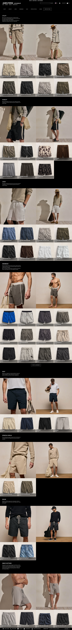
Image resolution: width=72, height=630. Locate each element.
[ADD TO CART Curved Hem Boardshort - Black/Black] (16, 361)
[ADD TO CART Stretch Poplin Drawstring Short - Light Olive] (34, 495)
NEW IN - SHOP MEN (33, 0)
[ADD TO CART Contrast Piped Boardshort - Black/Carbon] (16, 343)
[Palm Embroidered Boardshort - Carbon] (63, 354)
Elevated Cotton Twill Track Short (6, 158)
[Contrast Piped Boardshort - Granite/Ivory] (27, 336)
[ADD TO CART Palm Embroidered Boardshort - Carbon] (70, 361)
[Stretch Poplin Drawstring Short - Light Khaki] (9, 487)
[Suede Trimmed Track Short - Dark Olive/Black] (27, 170)
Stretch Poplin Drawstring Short (6, 494)
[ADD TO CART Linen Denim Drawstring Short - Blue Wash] (34, 559)
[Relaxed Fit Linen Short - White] (63, 252)
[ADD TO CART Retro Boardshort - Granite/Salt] (70, 325)
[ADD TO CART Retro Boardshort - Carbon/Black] (52, 325)
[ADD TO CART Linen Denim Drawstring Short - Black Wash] (16, 259)
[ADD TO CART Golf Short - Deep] (34, 431)
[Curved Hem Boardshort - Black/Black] (9, 354)
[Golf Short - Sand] (9, 423)
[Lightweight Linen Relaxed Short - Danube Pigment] (9, 234)
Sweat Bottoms (47, 9)
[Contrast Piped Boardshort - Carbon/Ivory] (45, 336)
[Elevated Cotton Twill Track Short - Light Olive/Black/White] (9, 151)
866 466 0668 (14, 628)
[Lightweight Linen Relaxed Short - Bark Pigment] (27, 252)
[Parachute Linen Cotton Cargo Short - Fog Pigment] (45, 88)
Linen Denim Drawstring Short (6, 258)
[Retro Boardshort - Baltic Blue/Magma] (9, 317)
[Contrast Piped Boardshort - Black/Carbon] (9, 336)
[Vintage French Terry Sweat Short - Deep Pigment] (45, 619)
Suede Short (57, 158)
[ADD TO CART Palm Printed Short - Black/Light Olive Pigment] (52, 177)
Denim (40, 9)
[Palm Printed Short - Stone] (45, 151)
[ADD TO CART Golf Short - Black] (52, 431)
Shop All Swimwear (36, 365)
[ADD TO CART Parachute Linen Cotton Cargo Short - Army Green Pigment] (70, 95)
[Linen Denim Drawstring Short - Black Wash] (9, 252)
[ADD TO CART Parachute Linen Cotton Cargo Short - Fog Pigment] (52, 95)
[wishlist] (59, 3)
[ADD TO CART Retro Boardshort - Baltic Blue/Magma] (16, 325)
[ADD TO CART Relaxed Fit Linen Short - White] (70, 259)
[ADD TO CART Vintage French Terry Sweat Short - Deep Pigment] (52, 626)
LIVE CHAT (21, 628)
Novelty (10, 9)
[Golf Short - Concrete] (63, 423)
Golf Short (3, 430)
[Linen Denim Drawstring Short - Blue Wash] (27, 551)
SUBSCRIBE (66, 628)
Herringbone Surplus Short (41, 76)
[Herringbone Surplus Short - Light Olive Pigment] (63, 69)
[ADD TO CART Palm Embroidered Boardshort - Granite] (52, 361)
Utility (4, 9)
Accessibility (28, 628)
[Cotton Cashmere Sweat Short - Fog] (9, 619)
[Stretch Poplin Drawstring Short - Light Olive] (27, 487)
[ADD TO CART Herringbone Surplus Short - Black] (52, 77)
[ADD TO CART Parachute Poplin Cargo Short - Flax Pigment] (16, 77)
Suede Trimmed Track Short (23, 176)
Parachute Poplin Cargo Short (6, 76)
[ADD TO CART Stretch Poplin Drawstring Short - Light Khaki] (16, 495)
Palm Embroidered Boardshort (24, 360)
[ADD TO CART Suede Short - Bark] (70, 159)
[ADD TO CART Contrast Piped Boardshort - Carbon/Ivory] (52, 343)
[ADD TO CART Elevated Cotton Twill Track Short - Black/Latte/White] (34, 159)
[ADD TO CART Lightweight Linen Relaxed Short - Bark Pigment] (34, 259)
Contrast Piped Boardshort (5, 342)
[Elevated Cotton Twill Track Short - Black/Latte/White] (27, 151)
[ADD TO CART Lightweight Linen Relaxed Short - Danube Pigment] (16, 241)
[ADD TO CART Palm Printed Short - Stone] (52, 159)
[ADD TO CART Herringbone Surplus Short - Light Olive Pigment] (70, 77)
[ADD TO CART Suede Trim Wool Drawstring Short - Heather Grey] (16, 177)
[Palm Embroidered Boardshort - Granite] (45, 354)
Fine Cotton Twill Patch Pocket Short (7, 94)
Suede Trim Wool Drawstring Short (6, 176)
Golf (27, 9)
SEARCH (52, 3)
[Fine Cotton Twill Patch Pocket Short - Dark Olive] (9, 88)
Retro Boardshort (4, 324)
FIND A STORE (6, 628)
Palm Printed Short (40, 158)
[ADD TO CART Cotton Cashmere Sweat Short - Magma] (34, 626)
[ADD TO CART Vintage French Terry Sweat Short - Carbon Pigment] (70, 626)
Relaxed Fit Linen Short (58, 258)
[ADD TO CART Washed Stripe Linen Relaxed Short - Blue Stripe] (34, 241)
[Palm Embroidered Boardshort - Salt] (27, 354)
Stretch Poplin (34, 9)
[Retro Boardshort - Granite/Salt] (63, 317)
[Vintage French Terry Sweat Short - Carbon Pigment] (63, 619)
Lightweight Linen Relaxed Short (6, 240)
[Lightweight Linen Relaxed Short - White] (45, 252)
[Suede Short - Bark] (63, 151)
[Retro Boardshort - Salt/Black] (27, 317)
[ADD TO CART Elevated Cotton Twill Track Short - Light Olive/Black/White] (16, 159)
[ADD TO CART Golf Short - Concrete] (70, 431)
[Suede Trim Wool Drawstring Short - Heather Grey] (9, 170)
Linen (16, 9)
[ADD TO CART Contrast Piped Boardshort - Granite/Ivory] (34, 343)
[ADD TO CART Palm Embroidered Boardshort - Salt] (34, 361)
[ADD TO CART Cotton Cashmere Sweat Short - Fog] (16, 626)
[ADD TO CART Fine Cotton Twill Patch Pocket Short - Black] (34, 95)
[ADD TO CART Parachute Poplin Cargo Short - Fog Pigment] (34, 77)
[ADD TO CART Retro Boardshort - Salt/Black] (34, 325)
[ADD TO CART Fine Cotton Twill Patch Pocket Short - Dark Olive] (16, 95)
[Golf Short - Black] (45, 423)
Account (63, 3)
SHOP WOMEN (40, 0)
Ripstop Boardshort (58, 342)
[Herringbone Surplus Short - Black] (45, 69)
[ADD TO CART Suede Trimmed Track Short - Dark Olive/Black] (34, 177)
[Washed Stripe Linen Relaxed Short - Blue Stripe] (27, 234)
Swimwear (21, 9)
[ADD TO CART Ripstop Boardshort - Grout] (70, 343)
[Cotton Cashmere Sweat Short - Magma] (27, 619)
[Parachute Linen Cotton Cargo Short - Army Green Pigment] (63, 88)
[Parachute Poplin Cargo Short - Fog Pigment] (27, 69)
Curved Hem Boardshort (5, 360)
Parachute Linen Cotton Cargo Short (43, 94)
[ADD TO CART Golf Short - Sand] (16, 431)
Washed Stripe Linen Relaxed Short (24, 240)
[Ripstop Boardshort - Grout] (63, 336)
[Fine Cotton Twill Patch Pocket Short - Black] (27, 88)
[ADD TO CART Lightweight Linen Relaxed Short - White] (52, 259)
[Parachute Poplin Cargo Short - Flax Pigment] (9, 69)
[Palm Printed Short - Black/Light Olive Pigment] (45, 170)
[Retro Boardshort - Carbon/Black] (45, 317)
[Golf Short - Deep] (27, 423)
